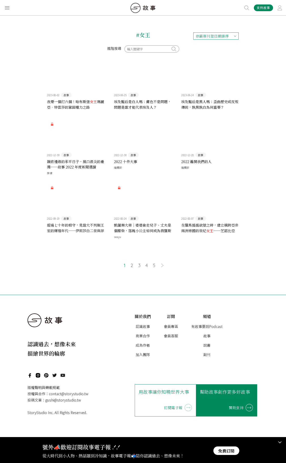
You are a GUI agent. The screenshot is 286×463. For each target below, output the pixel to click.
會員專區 (171, 326)
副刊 (206, 354)
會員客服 (171, 335)
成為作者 (143, 345)
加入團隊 (143, 354)
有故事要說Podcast (207, 326)
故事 (206, 335)
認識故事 (143, 326)
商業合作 (143, 335)
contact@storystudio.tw (68, 393)
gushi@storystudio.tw (63, 400)
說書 (206, 345)
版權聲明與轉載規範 (43, 387)
